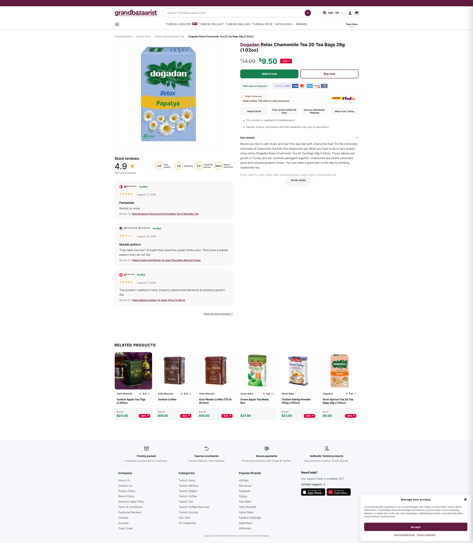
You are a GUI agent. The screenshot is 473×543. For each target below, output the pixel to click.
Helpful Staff (254, 111)
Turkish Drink (143, 36)
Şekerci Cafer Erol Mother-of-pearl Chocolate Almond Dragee (166, 260)
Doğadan (244, 491)
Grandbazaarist (123, 36)
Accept (416, 527)
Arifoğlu (244, 480)
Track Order (125, 528)
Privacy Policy (126, 491)
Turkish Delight (211, 24)
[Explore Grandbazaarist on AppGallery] (339, 492)
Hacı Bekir (245, 501)
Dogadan (250, 44)
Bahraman (245, 485)
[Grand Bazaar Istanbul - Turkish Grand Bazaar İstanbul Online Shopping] (136, 12)
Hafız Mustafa (247, 506)
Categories (283, 24)
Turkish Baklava (238, 24)
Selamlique (245, 523)
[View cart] (356, 13)
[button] (465, 499)
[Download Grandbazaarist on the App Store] (313, 492)
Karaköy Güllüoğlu (250, 517)
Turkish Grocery (178, 24)
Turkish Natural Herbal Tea (169, 36)
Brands (301, 24)
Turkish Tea (186, 501)
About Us (124, 480)
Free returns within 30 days (284, 111)
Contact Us (125, 485)
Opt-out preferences (404, 534)
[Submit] (308, 13)
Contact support (313, 484)
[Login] (350, 13)
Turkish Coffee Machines (194, 506)
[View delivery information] (236, 3)
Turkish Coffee (188, 496)
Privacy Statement (426, 534)
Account (123, 523)
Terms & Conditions (130, 506)
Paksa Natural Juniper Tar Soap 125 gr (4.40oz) (158, 300)
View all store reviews (218, 313)
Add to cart (269, 73)
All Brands (245, 528)
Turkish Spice (262, 24)
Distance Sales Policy (131, 501)
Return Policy (126, 496)
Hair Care (184, 517)
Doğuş (243, 496)
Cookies (123, 517)
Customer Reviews (130, 512)
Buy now (329, 73)
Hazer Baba (246, 512)
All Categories (187, 523)
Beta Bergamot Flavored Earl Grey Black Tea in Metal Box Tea (165, 213)
